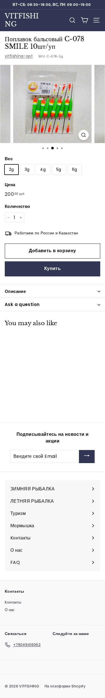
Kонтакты (13, 602)
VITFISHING (22, 20)
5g (58, 169)
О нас (10, 609)
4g (43, 169)
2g (11, 169)
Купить (52, 268)
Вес (9, 159)
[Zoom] (83, 135)
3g (27, 169)
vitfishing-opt (19, 56)
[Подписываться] (87, 456)
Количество (17, 206)
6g (74, 169)
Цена (10, 185)
